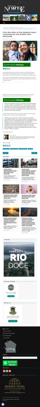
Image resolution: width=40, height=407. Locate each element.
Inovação (23, 222)
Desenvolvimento (6, 195)
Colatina (5, 218)
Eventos (23, 172)
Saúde (5, 172)
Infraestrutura (6, 221)
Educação (9, 218)
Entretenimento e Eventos (26, 170)
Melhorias (23, 224)
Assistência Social (24, 195)
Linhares (10, 169)
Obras (5, 224)
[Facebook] (6, 142)
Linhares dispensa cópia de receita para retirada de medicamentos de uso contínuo (10, 177)
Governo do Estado (12, 219)
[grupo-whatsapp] (17, 64)
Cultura (28, 169)
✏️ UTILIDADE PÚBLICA (7, 335)
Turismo (27, 175)
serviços (30, 148)
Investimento (28, 222)
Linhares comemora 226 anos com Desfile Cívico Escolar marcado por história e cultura (28, 178)
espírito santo (6, 148)
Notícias (15, 170)
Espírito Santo (33, 170)
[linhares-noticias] (13, 314)
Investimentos (12, 221)
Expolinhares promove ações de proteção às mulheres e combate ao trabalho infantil (29, 201)
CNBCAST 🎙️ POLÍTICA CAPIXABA (9, 333)
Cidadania (5, 169)
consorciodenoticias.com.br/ (14, 140)
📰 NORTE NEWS (6, 328)
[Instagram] (5, 142)
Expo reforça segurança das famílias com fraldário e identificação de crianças (10, 201)
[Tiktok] (7, 142)
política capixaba (14, 148)
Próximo (33, 153)
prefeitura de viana (23, 148)
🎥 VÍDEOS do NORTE (7, 331)
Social (12, 172)
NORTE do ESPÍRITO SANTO (8, 170)
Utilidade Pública (6, 173)
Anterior (6, 153)
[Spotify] (9, 142)
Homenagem (28, 172)
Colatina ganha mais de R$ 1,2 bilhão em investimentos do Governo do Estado (10, 227)
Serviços (8, 172)
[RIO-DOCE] (19, 259)
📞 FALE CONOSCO (6, 337)
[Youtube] (3, 142)
